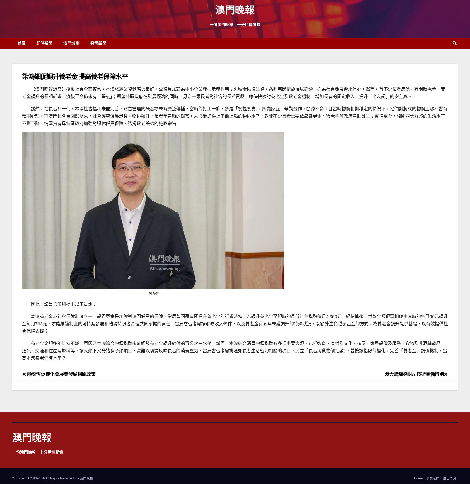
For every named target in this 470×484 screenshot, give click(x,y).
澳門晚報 (235, 9)
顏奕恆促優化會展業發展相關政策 (60, 374)
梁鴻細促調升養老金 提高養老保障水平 (75, 76)
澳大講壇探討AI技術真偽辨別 (414, 374)
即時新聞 (44, 43)
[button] (455, 43)
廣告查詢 (449, 478)
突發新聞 (98, 43)
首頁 (22, 43)
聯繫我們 (432, 478)
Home (418, 478)
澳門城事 (71, 43)
